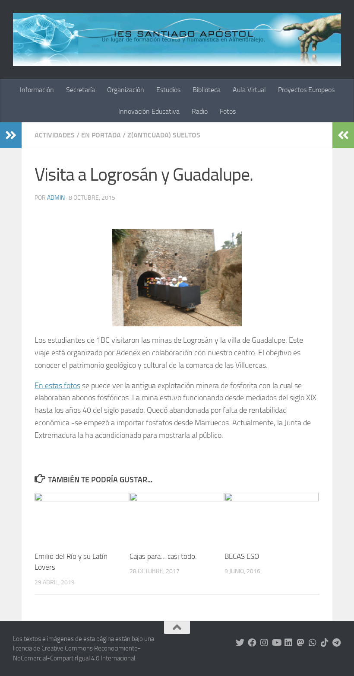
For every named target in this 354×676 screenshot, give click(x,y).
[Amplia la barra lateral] (11, 135)
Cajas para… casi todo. (163, 556)
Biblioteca (207, 90)
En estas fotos (57, 385)
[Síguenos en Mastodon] (300, 642)
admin (56, 197)
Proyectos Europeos (306, 90)
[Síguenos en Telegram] (336, 642)
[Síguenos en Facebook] (252, 642)
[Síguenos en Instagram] (264, 642)
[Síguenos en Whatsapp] (312, 642)
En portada (101, 135)
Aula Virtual (249, 90)
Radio (200, 111)
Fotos (228, 111)
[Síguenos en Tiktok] (324, 642)
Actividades (55, 135)
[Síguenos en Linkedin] (288, 642)
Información (37, 90)
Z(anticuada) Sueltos (163, 135)
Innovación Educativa (149, 111)
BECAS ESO (241, 556)
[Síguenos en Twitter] (240, 642)
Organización (125, 90)
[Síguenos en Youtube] (276, 642)
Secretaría (80, 90)
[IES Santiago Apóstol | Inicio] (177, 39)
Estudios (168, 90)
